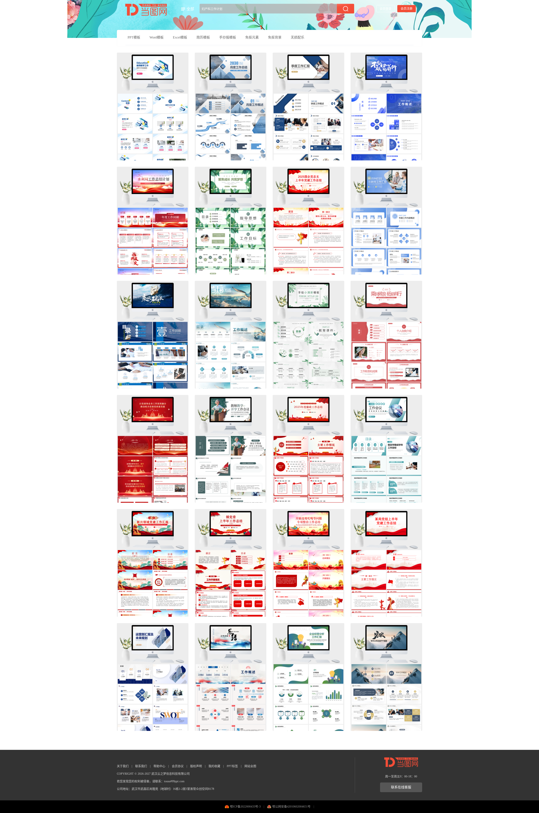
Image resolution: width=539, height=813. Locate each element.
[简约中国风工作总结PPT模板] (230, 677)
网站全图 (250, 766)
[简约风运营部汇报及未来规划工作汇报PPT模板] (152, 677)
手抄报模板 (227, 37)
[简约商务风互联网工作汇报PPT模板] (386, 221)
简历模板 (203, 37)
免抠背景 (275, 37)
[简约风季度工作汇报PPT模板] (308, 106)
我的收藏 (214, 766)
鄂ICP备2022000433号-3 (245, 806)
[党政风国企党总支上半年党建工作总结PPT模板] (308, 221)
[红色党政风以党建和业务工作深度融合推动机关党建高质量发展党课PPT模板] (152, 449)
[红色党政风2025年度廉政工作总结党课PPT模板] (308, 449)
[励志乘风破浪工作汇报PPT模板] (152, 335)
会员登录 (385, 8)
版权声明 (196, 766)
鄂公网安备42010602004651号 (291, 806)
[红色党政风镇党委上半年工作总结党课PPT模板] (230, 563)
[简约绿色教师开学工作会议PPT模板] (230, 449)
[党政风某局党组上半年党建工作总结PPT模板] (386, 563)
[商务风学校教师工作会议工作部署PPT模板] (386, 449)
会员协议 (178, 766)
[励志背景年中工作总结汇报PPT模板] (386, 677)
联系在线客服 (401, 787)
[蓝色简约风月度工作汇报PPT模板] (230, 106)
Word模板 (156, 37)
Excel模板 (180, 37)
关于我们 (123, 766)
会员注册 (406, 8)
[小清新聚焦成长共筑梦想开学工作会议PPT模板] (230, 221)
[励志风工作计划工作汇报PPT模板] (230, 335)
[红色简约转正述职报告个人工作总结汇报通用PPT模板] (386, 335)
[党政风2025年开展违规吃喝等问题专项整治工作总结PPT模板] (308, 563)
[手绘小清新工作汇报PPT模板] (308, 335)
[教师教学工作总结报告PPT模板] (152, 106)
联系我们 (141, 766)
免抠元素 (252, 37)
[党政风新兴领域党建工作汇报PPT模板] (152, 563)
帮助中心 (159, 766)
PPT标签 (232, 766)
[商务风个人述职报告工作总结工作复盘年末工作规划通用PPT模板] (386, 106)
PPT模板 (134, 37)
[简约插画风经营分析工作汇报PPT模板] (308, 677)
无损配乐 (297, 37)
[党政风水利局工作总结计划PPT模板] (152, 221)
